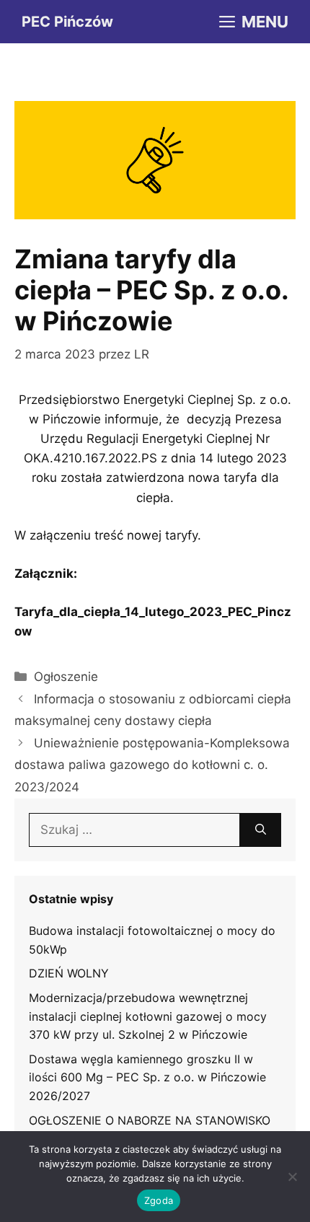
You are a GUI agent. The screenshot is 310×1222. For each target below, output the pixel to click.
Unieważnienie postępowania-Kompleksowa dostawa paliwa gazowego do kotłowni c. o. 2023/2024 (152, 765)
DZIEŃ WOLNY (69, 973)
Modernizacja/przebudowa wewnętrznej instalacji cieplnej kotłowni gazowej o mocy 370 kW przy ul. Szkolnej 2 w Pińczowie (148, 1016)
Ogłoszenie (66, 676)
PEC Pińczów (67, 21)
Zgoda (158, 1200)
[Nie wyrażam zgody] (292, 1176)
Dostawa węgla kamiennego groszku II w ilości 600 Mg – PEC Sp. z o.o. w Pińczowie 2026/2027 (147, 1077)
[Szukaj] (260, 830)
